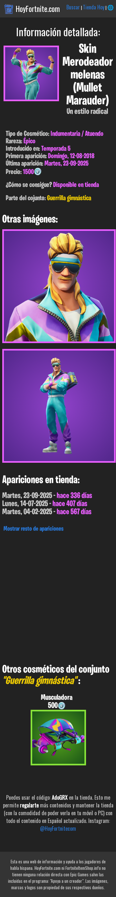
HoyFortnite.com (38, 8)
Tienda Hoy (93, 7)
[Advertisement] (58, 596)
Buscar (73, 7)
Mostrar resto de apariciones (33, 529)
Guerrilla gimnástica (69, 198)
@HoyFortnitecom (58, 828)
